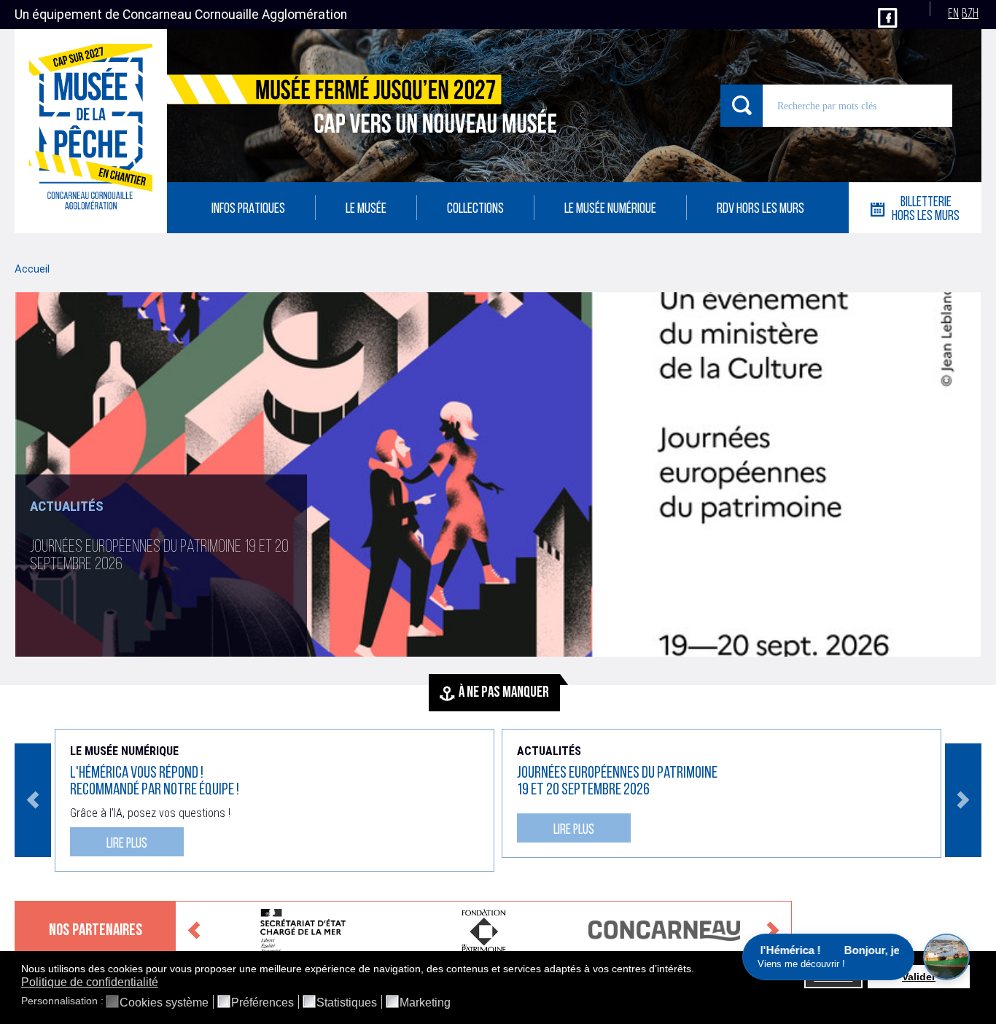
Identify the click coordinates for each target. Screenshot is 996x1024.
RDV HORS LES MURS (760, 209)
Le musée (366, 209)
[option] (498, 525)
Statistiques (346, 1003)
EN (953, 14)
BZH (970, 14)
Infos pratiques (248, 209)
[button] (698, 969)
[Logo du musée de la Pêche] (91, 131)
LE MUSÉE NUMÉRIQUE (610, 209)
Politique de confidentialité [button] (89, 982)
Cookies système (164, 1003)
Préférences (262, 1003)
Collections (475, 209)
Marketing (425, 1003)
